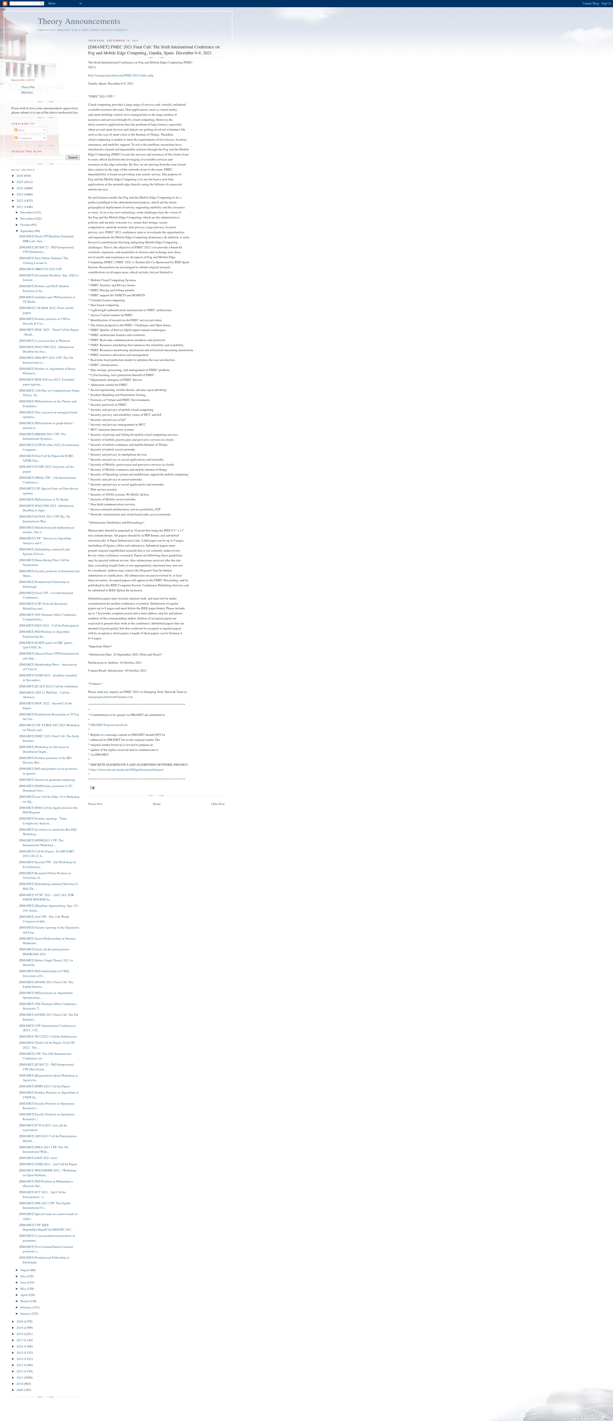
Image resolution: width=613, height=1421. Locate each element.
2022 (20, 200)
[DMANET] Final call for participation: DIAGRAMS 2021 (44, 951)
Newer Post (95, 804)
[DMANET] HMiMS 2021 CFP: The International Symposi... (42, 436)
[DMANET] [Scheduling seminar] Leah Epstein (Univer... (44, 551)
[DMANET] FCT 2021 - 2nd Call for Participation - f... (42, 1194)
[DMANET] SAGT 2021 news (38, 1158)
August (25, 1270)
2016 (20, 1346)
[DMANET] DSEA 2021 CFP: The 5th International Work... (43, 1149)
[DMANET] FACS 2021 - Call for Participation (49, 625)
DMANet (27, 92)
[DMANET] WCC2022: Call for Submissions (48, 1036)
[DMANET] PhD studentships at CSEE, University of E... (44, 973)
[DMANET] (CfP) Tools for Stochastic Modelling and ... (43, 606)
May (23, 1288)
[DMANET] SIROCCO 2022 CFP (40, 269)
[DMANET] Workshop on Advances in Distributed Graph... (44, 749)
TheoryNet (28, 87)
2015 (20, 1352)
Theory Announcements (79, 20)
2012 (20, 1371)
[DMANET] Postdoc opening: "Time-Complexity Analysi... (43, 820)
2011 (20, 1377)
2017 (20, 1340)
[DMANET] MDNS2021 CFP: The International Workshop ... (41, 842)
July (23, 1276)
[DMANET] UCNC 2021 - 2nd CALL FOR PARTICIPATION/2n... (46, 897)
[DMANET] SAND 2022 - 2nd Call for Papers (48, 1164)
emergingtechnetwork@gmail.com (110, 697)
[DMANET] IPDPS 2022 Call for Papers (44, 1086)
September (27, 231)
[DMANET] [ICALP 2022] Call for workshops (48, 686)
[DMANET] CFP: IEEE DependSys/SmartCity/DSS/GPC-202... (46, 1227)
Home (157, 804)
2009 (20, 1390)
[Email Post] (92, 787)
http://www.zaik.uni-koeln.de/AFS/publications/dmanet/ (127, 769)
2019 (20, 1327)
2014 (20, 1359)
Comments (24, 138)
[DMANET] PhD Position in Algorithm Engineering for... (44, 634)
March (24, 1301)
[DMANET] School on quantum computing (47, 779)
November (27, 218)
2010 (20, 1383)
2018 (20, 1334)
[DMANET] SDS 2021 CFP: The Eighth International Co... (44, 1205)
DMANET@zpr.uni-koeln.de (109, 725)
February (26, 1307)
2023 (20, 194)
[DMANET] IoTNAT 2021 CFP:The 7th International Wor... (44, 518)
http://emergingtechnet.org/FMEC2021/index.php (120, 75)
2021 (20, 207)
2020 (20, 1321)
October (25, 225)
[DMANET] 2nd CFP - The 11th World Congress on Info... (44, 919)
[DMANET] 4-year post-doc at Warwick (44, 340)
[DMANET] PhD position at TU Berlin (44, 499)
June (23, 1282)
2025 (20, 182)
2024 (20, 188)
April (24, 1295)
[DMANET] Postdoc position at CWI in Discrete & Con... (44, 321)
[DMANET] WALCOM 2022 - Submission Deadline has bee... (46, 349)
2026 (20, 175)
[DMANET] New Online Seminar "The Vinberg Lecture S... (43, 260)
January (25, 1313)
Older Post (218, 804)
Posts (21, 130)
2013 (20, 1365)
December (27, 212)
